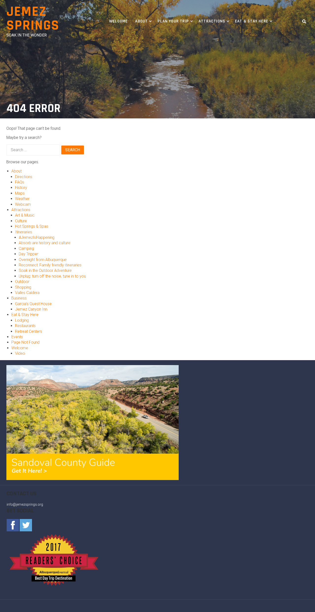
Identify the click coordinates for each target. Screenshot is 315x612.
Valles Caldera (27, 292)
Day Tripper (28, 254)
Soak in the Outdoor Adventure (45, 270)
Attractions (212, 21)
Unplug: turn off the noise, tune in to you (52, 276)
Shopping (23, 287)
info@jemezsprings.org (25, 504)
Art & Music (24, 215)
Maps (20, 193)
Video (20, 353)
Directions (23, 176)
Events (17, 336)
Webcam (23, 204)
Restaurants (25, 325)
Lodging (22, 320)
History (21, 187)
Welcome (118, 21)
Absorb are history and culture (44, 243)
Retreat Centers (28, 331)
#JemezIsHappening (36, 237)
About (141, 21)
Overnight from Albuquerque (43, 259)
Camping (26, 248)
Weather (22, 198)
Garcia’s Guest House (33, 303)
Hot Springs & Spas (31, 226)
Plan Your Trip (173, 21)
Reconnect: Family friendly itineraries (50, 265)
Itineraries (23, 232)
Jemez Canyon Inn (31, 309)
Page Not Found (25, 342)
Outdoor (22, 281)
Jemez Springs (32, 18)
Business (19, 298)
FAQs (19, 182)
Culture (21, 221)
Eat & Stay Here (251, 21)
